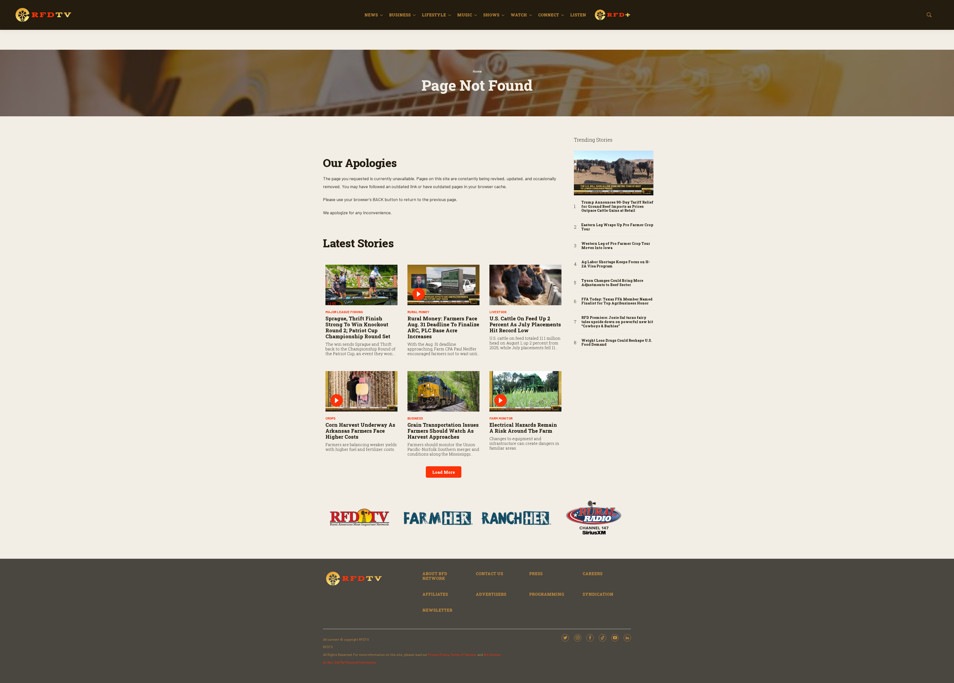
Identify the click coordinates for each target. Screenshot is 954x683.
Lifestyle (434, 14)
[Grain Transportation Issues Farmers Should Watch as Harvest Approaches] (443, 391)
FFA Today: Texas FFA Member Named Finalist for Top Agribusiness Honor (616, 301)
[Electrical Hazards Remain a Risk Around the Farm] (525, 391)
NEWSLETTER (437, 610)
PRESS (536, 573)
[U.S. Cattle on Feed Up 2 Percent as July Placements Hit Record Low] (525, 285)
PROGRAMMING (546, 594)
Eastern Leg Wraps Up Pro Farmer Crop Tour (617, 227)
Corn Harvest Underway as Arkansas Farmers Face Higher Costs (360, 431)
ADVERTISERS (491, 594)
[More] (381, 15)
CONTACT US (489, 573)
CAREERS (592, 573)
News (371, 14)
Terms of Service (463, 654)
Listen (578, 14)
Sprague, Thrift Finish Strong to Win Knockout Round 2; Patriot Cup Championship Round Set (357, 327)
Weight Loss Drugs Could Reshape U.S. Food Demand (616, 343)
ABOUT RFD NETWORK (434, 576)
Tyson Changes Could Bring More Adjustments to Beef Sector (612, 283)
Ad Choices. (492, 654)
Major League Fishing (344, 312)
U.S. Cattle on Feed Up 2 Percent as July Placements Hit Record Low (525, 324)
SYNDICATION (598, 594)
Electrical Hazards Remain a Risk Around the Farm (523, 428)
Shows (491, 14)
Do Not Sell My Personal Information (349, 662)
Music (464, 14)
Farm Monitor (501, 418)
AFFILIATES (435, 594)
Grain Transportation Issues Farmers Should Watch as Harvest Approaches (443, 431)
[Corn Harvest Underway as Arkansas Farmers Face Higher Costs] (361, 391)
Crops (330, 418)
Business (400, 14)
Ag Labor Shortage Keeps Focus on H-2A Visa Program (615, 264)
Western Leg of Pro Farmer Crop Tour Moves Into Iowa (615, 246)
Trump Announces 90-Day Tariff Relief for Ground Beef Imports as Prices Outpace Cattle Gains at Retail (617, 206)
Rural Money (418, 312)
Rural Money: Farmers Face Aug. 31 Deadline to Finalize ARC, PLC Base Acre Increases (443, 327)
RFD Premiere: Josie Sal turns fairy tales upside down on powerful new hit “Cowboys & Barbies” (617, 322)
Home (477, 71)
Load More (443, 472)
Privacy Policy (438, 654)
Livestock (498, 312)
